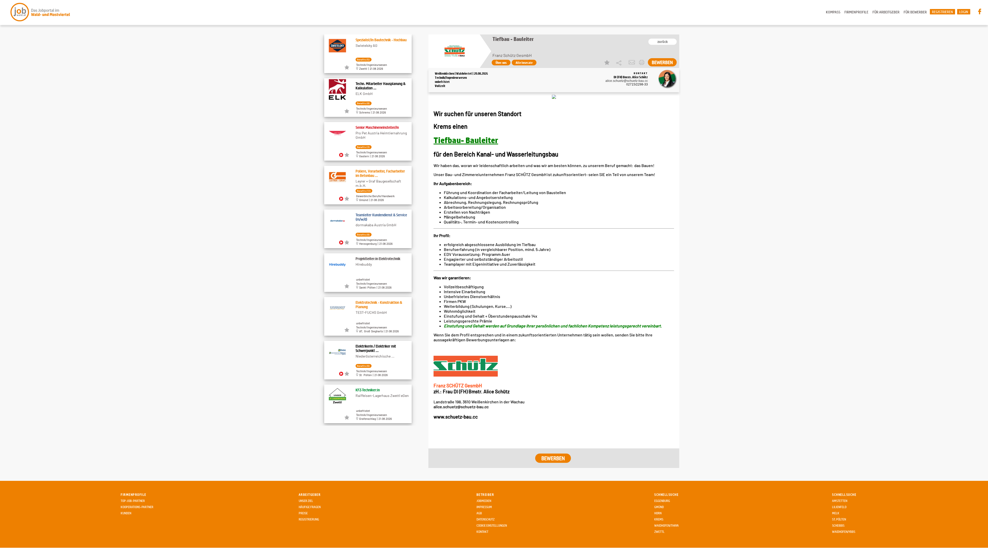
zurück (662, 41)
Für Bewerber (915, 12)
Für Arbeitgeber (885, 12)
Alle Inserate (524, 62)
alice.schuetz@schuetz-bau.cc (626, 81)
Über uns (501, 62)
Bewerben (662, 62)
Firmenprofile (856, 12)
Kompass (833, 12)
